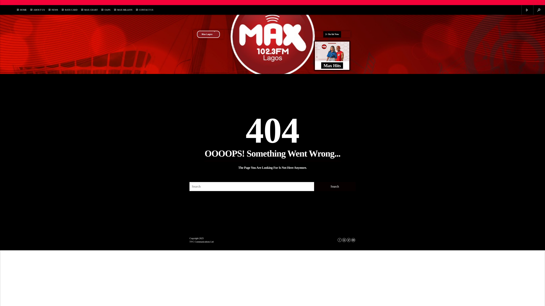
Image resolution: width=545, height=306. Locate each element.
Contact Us (146, 10)
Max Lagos (207, 34)
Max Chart (91, 10)
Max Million (124, 10)
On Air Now (333, 34)
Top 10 (8, 2)
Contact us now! (25, 2)
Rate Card (71, 10)
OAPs (107, 10)
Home (23, 10)
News (55, 10)
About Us (39, 10)
